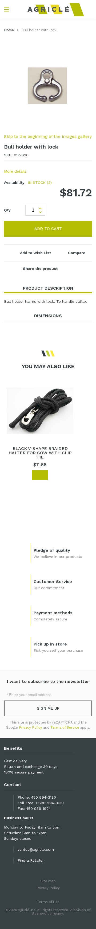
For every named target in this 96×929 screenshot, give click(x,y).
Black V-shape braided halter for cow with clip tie (40, 453)
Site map (48, 881)
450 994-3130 (43, 797)
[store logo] (48, 9)
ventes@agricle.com (36, 849)
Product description (48, 288)
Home (9, 30)
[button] (15, 475)
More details (15, 171)
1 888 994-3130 (50, 803)
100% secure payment (24, 772)
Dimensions (48, 315)
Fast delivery (15, 761)
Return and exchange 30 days (30, 766)
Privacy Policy (30, 727)
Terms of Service (64, 727)
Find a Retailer (31, 860)
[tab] (48, 288)
